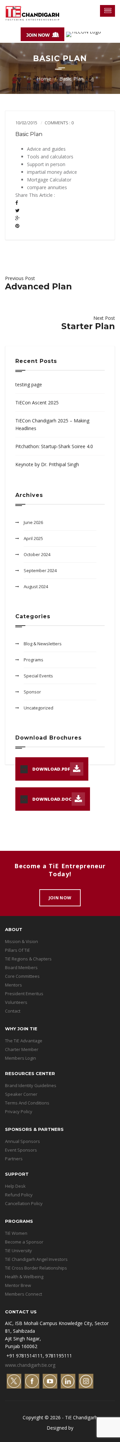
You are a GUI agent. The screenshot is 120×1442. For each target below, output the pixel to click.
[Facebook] (16, 203)
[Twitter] (17, 210)
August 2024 (36, 586)
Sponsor (32, 692)
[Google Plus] (17, 218)
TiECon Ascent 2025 (37, 402)
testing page (28, 384)
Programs (33, 660)
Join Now (60, 898)
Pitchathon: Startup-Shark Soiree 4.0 (54, 446)
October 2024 (37, 554)
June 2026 (33, 522)
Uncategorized (38, 708)
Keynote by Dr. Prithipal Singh (47, 464)
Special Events (38, 676)
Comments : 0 (59, 123)
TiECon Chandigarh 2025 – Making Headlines (52, 424)
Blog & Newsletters (43, 644)
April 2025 (33, 538)
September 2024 (40, 570)
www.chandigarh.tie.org (30, 1365)
